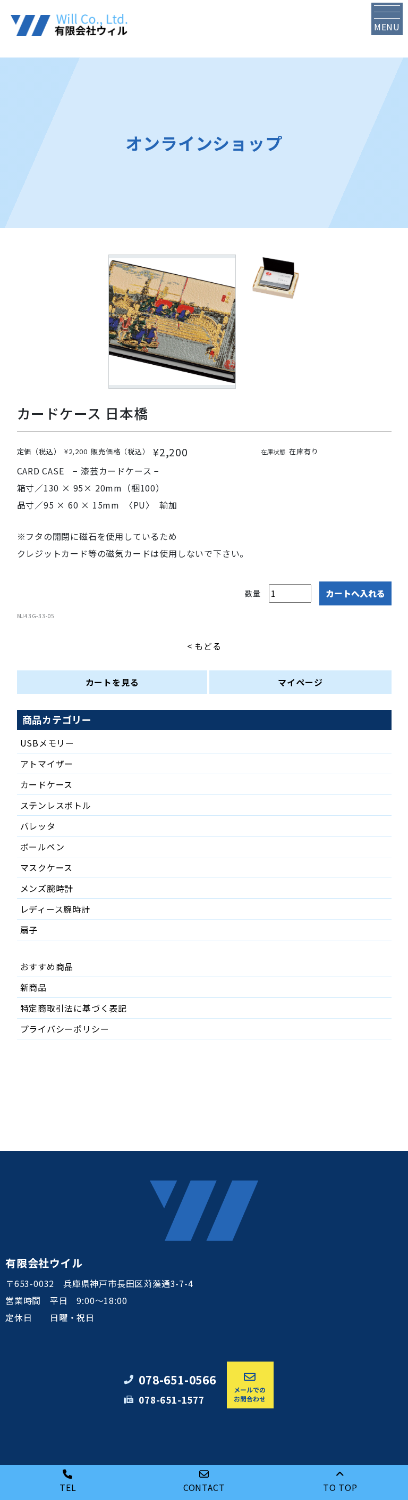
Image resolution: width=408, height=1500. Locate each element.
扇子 (29, 929)
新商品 (33, 987)
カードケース (46, 784)
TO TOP (340, 1487)
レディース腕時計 (55, 909)
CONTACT (204, 1487)
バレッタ (38, 825)
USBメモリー (47, 742)
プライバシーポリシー (64, 1028)
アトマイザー (47, 763)
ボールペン (42, 846)
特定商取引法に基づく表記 (74, 1008)
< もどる (204, 646)
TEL (68, 1487)
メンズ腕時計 (47, 888)
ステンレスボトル (55, 805)
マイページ (300, 682)
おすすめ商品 (47, 966)
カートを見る (112, 682)
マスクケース (46, 867)
